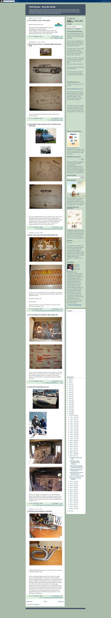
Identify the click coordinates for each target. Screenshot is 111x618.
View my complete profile (74, 304)
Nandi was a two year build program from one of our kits (49, 505)
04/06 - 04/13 (73, 508)
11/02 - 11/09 (73, 430)
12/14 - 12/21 (73, 419)
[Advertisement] (73, 350)
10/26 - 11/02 (73, 432)
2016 (70, 398)
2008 (70, 413)
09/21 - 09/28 (73, 442)
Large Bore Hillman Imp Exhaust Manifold (52, 597)
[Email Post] (61, 36)
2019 (70, 392)
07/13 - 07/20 (73, 481)
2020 (70, 390)
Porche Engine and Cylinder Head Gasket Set (43, 315)
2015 (70, 400)
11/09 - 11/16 (73, 429)
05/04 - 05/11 (73, 500)
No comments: (56, 36)
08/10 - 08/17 (73, 450)
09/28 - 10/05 (73, 440)
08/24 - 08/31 (73, 446)
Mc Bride (77, 265)
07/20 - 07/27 (73, 455)
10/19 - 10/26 (73, 434)
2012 (70, 406)
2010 (70, 409)
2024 (70, 383)
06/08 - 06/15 (73, 491)
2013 (70, 404)
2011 (70, 408)
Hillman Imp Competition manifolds (40, 511)
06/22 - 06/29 (73, 487)
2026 (70, 379)
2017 (70, 396)
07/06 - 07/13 (73, 483)
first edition (41, 228)
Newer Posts (29, 601)
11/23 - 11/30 (73, 425)
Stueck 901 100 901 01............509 (54, 382)
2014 (70, 402)
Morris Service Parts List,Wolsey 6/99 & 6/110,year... (75, 462)
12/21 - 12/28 (73, 417)
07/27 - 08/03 (73, 454)
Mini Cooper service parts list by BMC (53, 228)
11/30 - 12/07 (73, 423)
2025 (70, 381)
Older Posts (61, 601)
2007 (70, 511)
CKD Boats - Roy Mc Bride (42, 7)
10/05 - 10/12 (73, 438)
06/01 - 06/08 (73, 493)
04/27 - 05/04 (73, 502)
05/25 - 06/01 (73, 495)
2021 (70, 388)
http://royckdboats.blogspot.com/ (75, 88)
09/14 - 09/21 (73, 444)
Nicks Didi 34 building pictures (39, 387)
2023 (70, 384)
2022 (70, 386)
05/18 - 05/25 (73, 497)
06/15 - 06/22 (73, 489)
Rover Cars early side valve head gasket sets (43, 235)
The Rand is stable (58, 38)
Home (45, 601)
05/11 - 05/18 (73, 499)
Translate (78, 28)
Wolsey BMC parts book (56, 120)
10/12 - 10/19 (73, 436)
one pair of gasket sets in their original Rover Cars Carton (49, 310)
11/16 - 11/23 (73, 427)
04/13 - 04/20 (73, 506)
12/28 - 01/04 (73, 415)
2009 (70, 411)
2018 (70, 394)
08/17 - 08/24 (73, 448)
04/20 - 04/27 (73, 504)
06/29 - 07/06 (73, 485)
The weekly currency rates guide (39, 20)
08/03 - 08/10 (73, 452)
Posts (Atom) (36, 604)
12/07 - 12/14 (73, 421)
